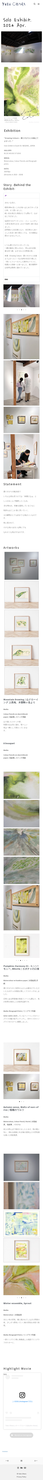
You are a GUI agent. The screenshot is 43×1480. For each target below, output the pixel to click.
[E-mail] (25, 1467)
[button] (6, 296)
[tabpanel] (21, 237)
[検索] (34, 4)
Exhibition (5, 1451)
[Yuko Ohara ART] (13, 4)
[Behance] (21, 1467)
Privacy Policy (21, 1477)
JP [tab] (6, 195)
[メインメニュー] (39, 4)
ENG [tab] (6, 279)
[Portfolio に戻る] (21, 1460)
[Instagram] (18, 1467)
